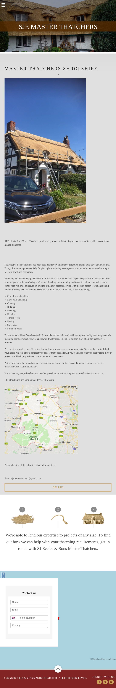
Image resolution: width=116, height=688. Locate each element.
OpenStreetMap (98, 659)
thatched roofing (24, 264)
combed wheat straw (24, 339)
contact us (98, 373)
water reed (54, 339)
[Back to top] (58, 669)
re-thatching (22, 296)
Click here (65, 339)
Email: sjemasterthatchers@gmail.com (23, 478)
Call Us (58, 487)
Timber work (13, 317)
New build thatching (17, 299)
